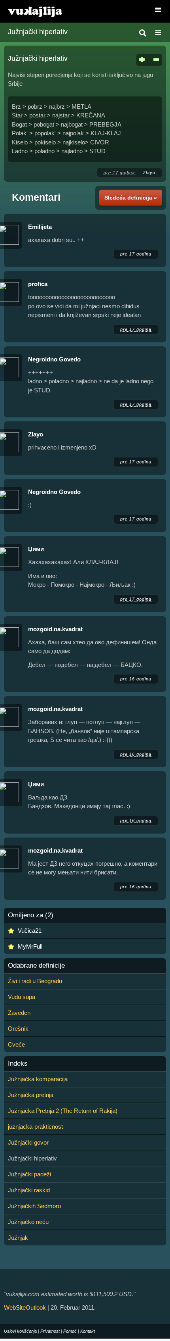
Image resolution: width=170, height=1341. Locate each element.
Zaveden (19, 1012)
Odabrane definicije (36, 965)
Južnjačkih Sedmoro (34, 1206)
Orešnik (18, 1028)
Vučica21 (30, 930)
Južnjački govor (28, 1142)
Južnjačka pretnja (30, 1094)
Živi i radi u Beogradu (35, 981)
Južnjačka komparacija (38, 1079)
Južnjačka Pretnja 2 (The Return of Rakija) (62, 1110)
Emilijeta (40, 226)
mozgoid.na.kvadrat (55, 629)
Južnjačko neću (28, 1221)
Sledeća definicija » (130, 197)
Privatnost (50, 1331)
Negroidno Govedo (54, 359)
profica (37, 283)
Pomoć (70, 1331)
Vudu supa (21, 996)
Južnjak (18, 1237)
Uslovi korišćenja (20, 1331)
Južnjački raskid (29, 1190)
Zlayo (149, 172)
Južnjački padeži (29, 1174)
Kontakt (87, 1331)
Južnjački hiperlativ (38, 32)
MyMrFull (30, 946)
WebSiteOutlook (25, 1307)
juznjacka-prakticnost (35, 1126)
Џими (36, 549)
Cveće (16, 1044)
